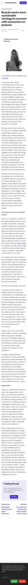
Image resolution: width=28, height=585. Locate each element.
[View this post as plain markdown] (22, 30)
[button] (2, 3)
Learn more (5, 577)
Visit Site (14, 496)
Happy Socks (21, 243)
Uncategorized (6, 9)
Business (23, 2)
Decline (22, 581)
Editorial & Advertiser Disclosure (11, 40)
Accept (14, 581)
